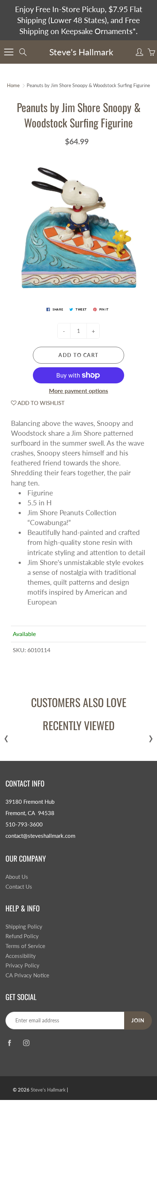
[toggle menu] (8, 52)
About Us (16, 877)
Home (13, 85)
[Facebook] (9, 1043)
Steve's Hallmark (81, 52)
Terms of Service (25, 946)
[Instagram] (26, 1043)
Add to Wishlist (40, 402)
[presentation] (6, 737)
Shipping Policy (23, 926)
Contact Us (18, 887)
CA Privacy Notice (27, 975)
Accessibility (20, 956)
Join (138, 1020)
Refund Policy (22, 936)
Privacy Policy (22, 965)
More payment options (78, 390)
